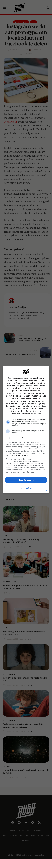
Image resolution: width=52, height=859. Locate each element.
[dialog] (26, 429)
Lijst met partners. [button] (21, 455)
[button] (26, 438)
